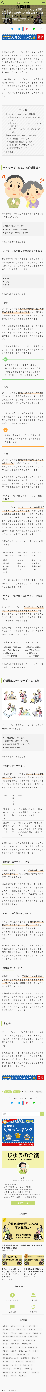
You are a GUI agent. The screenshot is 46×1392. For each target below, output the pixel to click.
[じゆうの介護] (23, 2)
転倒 (26, 1372)
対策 (14, 1351)
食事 (14, 1376)
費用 (18, 1372)
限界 (5, 1376)
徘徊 (36, 1351)
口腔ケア (15, 1344)
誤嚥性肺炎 (8, 1372)
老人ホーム (8, 1361)
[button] (5, 29)
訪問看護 (7, 1369)
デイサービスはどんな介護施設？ (22, 114)
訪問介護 (27, 1365)
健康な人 (30, 1340)
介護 (14, 1333)
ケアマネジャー (17, 1326)
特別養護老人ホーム (11, 1358)
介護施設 (39, 1092)
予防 (5, 1333)
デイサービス (28, 1092)
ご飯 (5, 1326)
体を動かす (19, 1340)
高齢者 (22, 1376)
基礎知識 (32, 1347)
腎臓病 (19, 1361)
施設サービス (8, 1354)
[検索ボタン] (2, 2)
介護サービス (25, 1333)
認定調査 (18, 1369)
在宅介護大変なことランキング (14, 1347)
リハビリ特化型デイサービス (22, 145)
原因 (5, 1344)
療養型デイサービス (19, 148)
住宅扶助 (7, 1340)
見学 (18, 1365)
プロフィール (23, 1203)
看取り (35, 1358)
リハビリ (21, 1329)
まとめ (10, 151)
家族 (5, 1351)
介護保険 (37, 1333)
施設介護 (23, 20)
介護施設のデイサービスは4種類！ (22, 135)
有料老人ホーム (23, 1354)
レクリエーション (35, 1329)
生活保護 (25, 1358)
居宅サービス (25, 1351)
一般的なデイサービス (20, 138)
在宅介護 (15, 20)
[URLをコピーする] (41, 29)
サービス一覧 (32, 1326)
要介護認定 (8, 1365)
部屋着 (35, 1372)
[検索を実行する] (42, 1114)
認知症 (28, 1369)
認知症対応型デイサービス (22, 141)
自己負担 (30, 1361)
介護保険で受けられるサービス (14, 1337)
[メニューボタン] (43, 2)
